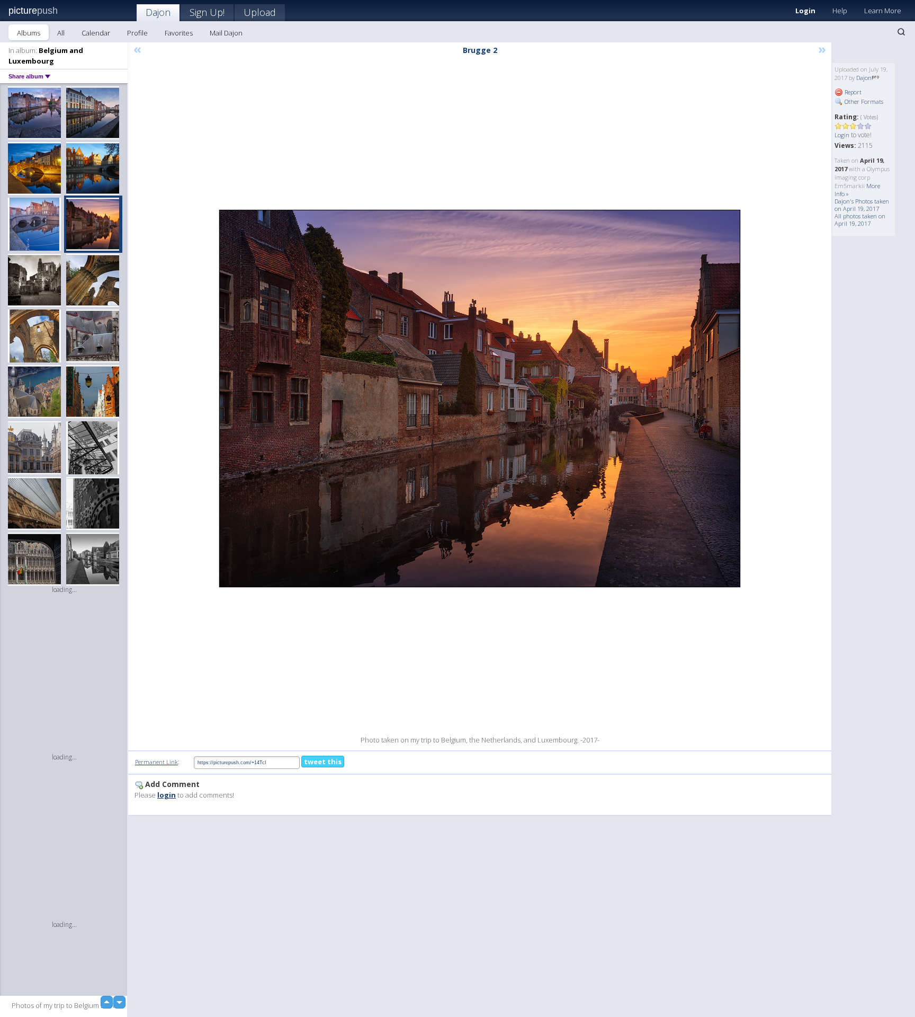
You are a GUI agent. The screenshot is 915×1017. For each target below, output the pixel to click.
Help (839, 10)
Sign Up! (207, 12)
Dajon (158, 12)
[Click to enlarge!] (480, 398)
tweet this (323, 761)
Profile (137, 33)
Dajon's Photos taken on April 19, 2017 (862, 205)
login (166, 795)
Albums (28, 33)
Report (852, 92)
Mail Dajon (226, 33)
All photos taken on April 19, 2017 (860, 219)
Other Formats (863, 101)
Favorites (179, 33)
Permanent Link (156, 762)
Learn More (882, 10)
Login (805, 10)
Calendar (96, 33)
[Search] (901, 31)
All (61, 33)
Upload (260, 12)
